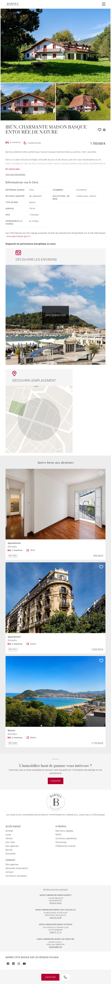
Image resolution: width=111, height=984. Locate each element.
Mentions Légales (64, 831)
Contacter (50, 977)
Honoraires (61, 842)
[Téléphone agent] (65, 977)
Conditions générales (66, 838)
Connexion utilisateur (16, 876)
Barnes (9, 850)
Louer (8, 834)
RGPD (58, 834)
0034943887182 (55, 947)
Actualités (11, 853)
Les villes (10, 842)
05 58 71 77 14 (55, 932)
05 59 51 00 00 (55, 903)
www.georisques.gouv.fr (19, 236)
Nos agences (12, 846)
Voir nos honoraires (15, 174)
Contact (9, 872)
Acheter (9, 831)
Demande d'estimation (17, 868)
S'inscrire (55, 781)
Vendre (9, 838)
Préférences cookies (66, 846)
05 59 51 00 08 (55, 918)
